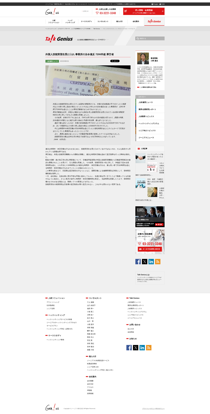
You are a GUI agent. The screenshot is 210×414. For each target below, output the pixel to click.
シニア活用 (51, 308)
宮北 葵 (89, 340)
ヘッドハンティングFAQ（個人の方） (100, 370)
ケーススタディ (54, 335)
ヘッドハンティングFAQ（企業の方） (60, 329)
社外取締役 (51, 305)
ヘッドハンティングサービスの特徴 (59, 319)
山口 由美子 (91, 305)
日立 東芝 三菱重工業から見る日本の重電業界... (155, 181)
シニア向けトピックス (147, 130)
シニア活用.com (93, 367)
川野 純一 (90, 315)
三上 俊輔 (90, 302)
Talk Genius (96, 28)
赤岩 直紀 (90, 343)
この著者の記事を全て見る (148, 87)
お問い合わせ (134, 325)
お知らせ (85, 11)
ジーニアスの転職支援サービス (98, 360)
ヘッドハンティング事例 (55, 340)
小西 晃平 (90, 324)
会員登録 (131, 332)
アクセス (90, 387)
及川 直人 (90, 318)
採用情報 (90, 393)
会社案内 (92, 377)
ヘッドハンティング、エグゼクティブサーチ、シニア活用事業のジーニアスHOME (67, 28)
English (156, 4)
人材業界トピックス (146, 116)
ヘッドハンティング (56, 315)
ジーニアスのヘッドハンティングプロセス (62, 322)
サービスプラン (52, 326)
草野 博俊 (90, 328)
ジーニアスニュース (146, 138)
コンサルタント (95, 298)
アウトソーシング (53, 302)
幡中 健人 (90, 331)
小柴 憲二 (90, 312)
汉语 (163, 4)
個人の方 (92, 356)
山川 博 (90, 321)
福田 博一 (90, 308)
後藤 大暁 (90, 350)
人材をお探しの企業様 (107, 9)
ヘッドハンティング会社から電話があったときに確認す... (155, 156)
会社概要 (90, 381)
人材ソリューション (56, 298)
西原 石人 (90, 337)
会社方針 (90, 384)
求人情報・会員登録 (144, 11)
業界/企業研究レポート (147, 109)
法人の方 (131, 329)
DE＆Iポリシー (160, 408)
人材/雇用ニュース (52, 61)
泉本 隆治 (90, 347)
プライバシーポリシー (149, 408)
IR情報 (89, 390)
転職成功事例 (92, 364)
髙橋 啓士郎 (91, 334)
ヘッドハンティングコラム (149, 123)
